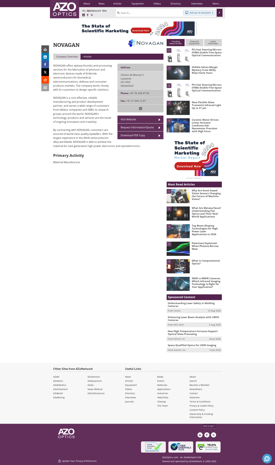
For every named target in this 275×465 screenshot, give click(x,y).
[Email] (45, 87)
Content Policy (197, 409)
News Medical (95, 389)
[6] (178, 283)
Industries (162, 393)
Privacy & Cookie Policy (202, 405)
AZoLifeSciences (96, 393)
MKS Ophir (179, 324)
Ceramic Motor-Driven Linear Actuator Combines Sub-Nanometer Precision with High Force (205, 125)
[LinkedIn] (45, 57)
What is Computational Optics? (206, 262)
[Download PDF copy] (45, 49)
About (193, 376)
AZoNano (58, 380)
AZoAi (91, 385)
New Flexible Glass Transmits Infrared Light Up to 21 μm (206, 105)
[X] (45, 72)
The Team (162, 405)
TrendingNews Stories (175, 42)
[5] (178, 125)
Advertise (195, 397)
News (128, 376)
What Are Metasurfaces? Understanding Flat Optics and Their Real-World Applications (206, 212)
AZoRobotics (59, 385)
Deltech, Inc (179, 338)
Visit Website (128, 119)
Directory (130, 393)
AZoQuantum (95, 380)
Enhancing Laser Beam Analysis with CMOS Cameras (193, 319)
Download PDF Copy (133, 135)
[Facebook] (45, 64)
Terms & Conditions (200, 401)
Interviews (130, 397)
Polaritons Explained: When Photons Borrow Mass (205, 245)
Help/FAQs (162, 397)
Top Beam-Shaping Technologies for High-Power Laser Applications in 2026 (205, 230)
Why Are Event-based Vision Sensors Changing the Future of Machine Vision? (206, 195)
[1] (178, 54)
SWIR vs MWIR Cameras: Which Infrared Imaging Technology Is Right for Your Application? (206, 282)
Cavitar (177, 310)
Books (160, 376)
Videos (128, 389)
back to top (208, 426)
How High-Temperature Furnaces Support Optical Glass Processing (193, 333)
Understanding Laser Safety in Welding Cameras (191, 305)
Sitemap (161, 401)
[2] (178, 72)
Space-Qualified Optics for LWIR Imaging (192, 345)
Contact (194, 393)
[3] (178, 90)
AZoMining (59, 397)
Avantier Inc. (180, 349)
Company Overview (67, 56)
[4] (178, 107)
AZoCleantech (60, 389)
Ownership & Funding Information (201, 415)
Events (160, 380)
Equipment (131, 385)
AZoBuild (58, 393)
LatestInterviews (213, 42)
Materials (162, 385)
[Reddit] (45, 80)
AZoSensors (94, 376)
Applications (163, 389)
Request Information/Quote (137, 127)
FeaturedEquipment (194, 42)
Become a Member (200, 385)
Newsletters (196, 389)
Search (193, 380)
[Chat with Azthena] (267, 458)
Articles (129, 380)
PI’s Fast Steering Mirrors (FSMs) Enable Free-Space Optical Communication (207, 52)
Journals (129, 401)
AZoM (56, 376)
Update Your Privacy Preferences (79, 460)
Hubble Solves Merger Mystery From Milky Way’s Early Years (205, 69)
